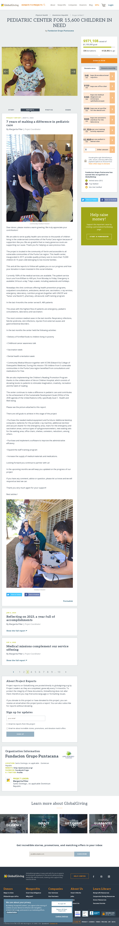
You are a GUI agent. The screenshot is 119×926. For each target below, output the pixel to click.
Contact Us (75, 903)
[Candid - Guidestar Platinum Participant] (86, 914)
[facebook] (93, 876)
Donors (8, 889)
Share (68, 110)
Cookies (92, 922)
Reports (30, 110)
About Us (77, 889)
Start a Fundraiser (99, 236)
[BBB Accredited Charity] (95, 913)
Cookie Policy (12, 912)
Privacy (85, 922)
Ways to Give (8, 893)
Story (11, 110)
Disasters (83, 5)
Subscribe (82, 854)
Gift (97, 5)
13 (59, 671)
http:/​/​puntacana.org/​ (23, 768)
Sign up (20, 734)
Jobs (72, 896)
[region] (38, 910)
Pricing (104, 922)
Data (113, 922)
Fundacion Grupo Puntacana (61, 30)
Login (111, 5)
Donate (32, 5)
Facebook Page (22, 770)
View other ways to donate (99, 164)
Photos (49, 110)
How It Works (76, 893)
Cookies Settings (62, 916)
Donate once (90, 68)
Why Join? (29, 896)
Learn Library (102, 889)
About (52, 5)
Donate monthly (108, 68)
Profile (20, 772)
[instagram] (101, 876)
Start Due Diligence (33, 893)
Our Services (53, 893)
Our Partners (53, 896)
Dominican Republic (60, 15)
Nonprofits (62, 5)
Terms (98, 922)
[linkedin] (109, 876)
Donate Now (99, 61)
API (109, 922)
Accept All (62, 904)
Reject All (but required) (61, 910)
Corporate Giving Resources (104, 896)
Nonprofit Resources (101, 893)
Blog (91, 5)
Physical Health (41, 15)
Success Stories (99, 903)
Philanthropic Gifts (11, 896)
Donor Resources (99, 900)
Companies (72, 5)
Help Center (80, 876)
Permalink (68, 601)
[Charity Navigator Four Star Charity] (78, 914)
